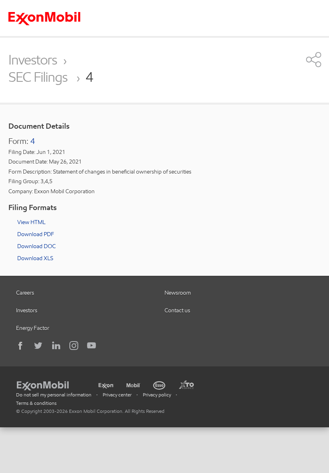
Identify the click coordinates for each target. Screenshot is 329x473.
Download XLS (35, 258)
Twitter (38, 345)
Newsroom (177, 292)
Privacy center (117, 395)
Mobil (133, 384)
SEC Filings (39, 77)
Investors (32, 59)
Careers (25, 292)
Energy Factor (32, 328)
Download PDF (35, 234)
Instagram (74, 345)
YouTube (91, 345)
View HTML (31, 222)
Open (314, 59)
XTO (186, 384)
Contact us (177, 310)
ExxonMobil (47, 384)
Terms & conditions (36, 403)
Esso (159, 384)
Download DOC (36, 246)
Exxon (106, 384)
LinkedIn (56, 345)
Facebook (21, 345)
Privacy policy (157, 395)
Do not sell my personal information (53, 395)
